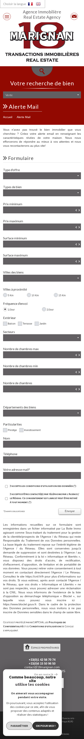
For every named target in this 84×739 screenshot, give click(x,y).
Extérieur (9, 318)
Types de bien (12, 187)
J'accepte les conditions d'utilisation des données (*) (43, 486)
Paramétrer (19, 726)
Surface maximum (15, 255)
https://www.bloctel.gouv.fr (19, 604)
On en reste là (43, 674)
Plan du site (68, 718)
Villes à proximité (15, 289)
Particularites (12, 424)
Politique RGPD (66, 722)
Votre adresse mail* (16, 469)
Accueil (7, 117)
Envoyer (70, 511)
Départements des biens (19, 407)
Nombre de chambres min (20, 366)
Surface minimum (15, 238)
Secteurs (9, 332)
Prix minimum (12, 204)
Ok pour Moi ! (45, 726)
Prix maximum (13, 221)
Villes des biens (13, 272)
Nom (6, 438)
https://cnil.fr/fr (34, 576)
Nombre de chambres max (21, 349)
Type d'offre (11, 170)
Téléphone (10, 454)
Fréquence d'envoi (15, 303)
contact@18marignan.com (42, 667)
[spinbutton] (42, 209)
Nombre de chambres (17, 383)
